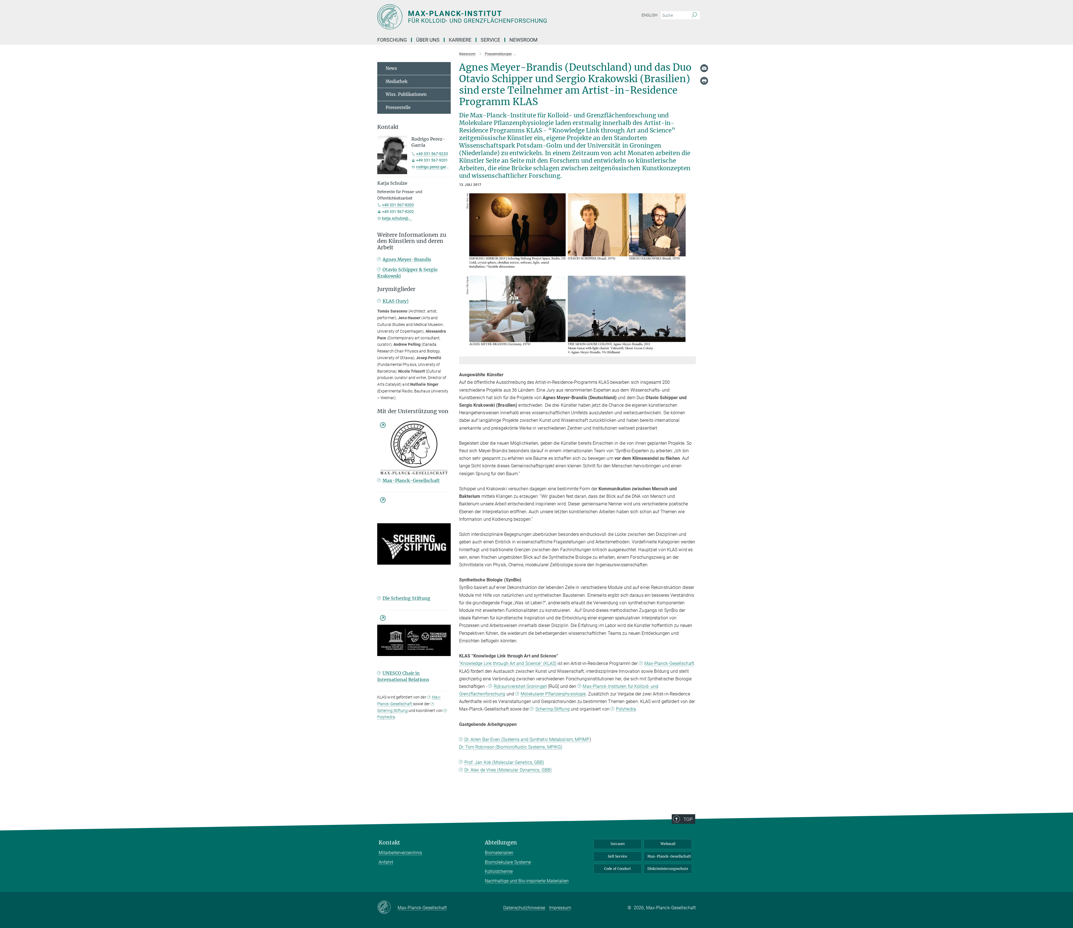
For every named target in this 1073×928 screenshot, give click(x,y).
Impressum (560, 907)
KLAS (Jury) (396, 301)
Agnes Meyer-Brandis (407, 259)
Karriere (460, 40)
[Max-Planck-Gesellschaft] (387, 907)
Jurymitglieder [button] (396, 289)
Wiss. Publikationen (406, 94)
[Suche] (694, 15)
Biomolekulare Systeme (508, 862)
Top (687, 819)
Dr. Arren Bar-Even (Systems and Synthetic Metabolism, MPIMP (527, 739)
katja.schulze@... (397, 218)
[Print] (704, 81)
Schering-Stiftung (552, 709)
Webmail (668, 844)
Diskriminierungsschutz (667, 869)
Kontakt (389, 842)
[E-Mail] (704, 68)
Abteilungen (501, 842)
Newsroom (523, 40)
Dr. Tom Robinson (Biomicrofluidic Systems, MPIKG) (510, 747)
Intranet (618, 844)
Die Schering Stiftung (406, 598)
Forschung (392, 40)
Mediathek (396, 81)
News (391, 68)
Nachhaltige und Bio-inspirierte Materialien (527, 881)
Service (490, 40)
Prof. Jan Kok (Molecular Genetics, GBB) (504, 762)
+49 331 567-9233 (432, 153)
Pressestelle (398, 107)
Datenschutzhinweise (524, 907)
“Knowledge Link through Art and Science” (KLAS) (508, 663)
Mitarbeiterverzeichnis (400, 852)
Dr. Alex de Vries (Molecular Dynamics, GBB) (508, 770)
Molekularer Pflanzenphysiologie (553, 694)
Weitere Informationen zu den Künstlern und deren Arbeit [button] (411, 241)
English (649, 15)
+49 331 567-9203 (398, 205)
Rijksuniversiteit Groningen (520, 686)
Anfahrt (386, 862)
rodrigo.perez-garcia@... (437, 167)
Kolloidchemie (499, 871)
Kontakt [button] (388, 127)
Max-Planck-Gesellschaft (669, 663)
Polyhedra (626, 709)
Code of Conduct (617, 869)
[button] (690, 352)
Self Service (617, 856)
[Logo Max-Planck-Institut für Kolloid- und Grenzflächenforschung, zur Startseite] (482, 16)
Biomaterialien (499, 852)
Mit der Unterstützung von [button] (412, 411)
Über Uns (428, 40)
